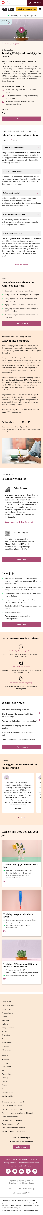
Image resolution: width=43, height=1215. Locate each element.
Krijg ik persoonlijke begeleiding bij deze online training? (18, 715)
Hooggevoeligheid (13, 44)
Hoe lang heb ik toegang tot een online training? (17, 727)
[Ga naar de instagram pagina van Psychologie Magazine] (28, 1171)
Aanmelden (21, 119)
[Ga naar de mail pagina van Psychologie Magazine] (14, 1171)
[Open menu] (40, 9)
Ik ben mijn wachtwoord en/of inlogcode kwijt (17, 734)
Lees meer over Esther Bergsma (18, 522)
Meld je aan (21, 1147)
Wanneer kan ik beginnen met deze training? (19, 721)
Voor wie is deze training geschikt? (15, 710)
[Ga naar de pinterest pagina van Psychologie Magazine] (34, 1171)
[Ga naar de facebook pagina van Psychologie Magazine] (8, 1171)
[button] (35, 3)
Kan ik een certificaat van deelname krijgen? (19, 739)
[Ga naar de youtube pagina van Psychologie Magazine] (21, 1171)
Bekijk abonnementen (26, 9)
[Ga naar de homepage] (8, 9)
